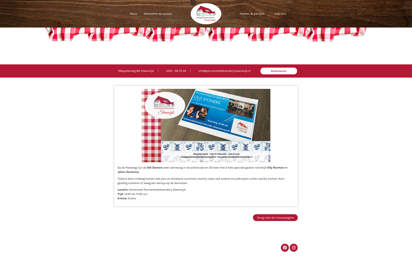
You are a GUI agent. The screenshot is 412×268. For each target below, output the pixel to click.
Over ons (280, 13)
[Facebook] (285, 248)
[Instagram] (294, 248)
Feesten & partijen (252, 13)
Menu (133, 13)
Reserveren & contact (158, 13)
